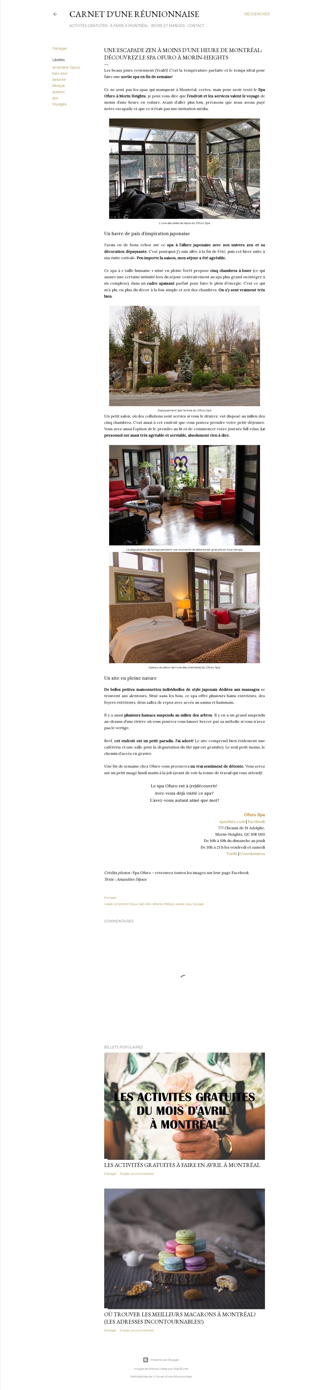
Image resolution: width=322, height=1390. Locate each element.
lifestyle (58, 86)
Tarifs (232, 853)
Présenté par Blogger (164, 1359)
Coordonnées (252, 853)
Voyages (59, 104)
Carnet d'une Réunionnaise (134, 14)
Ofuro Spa (254, 814)
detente (59, 80)
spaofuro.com (232, 821)
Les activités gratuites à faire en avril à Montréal (182, 1165)
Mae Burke (180, 1368)
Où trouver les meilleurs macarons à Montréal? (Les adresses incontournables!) (180, 1318)
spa (55, 98)
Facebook (256, 821)
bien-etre (59, 73)
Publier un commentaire (137, 1173)
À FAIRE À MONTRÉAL (129, 26)
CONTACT (195, 26)
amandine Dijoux (66, 67)
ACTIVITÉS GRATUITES (88, 26)
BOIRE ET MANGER (168, 26)
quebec (58, 92)
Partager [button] (59, 48)
